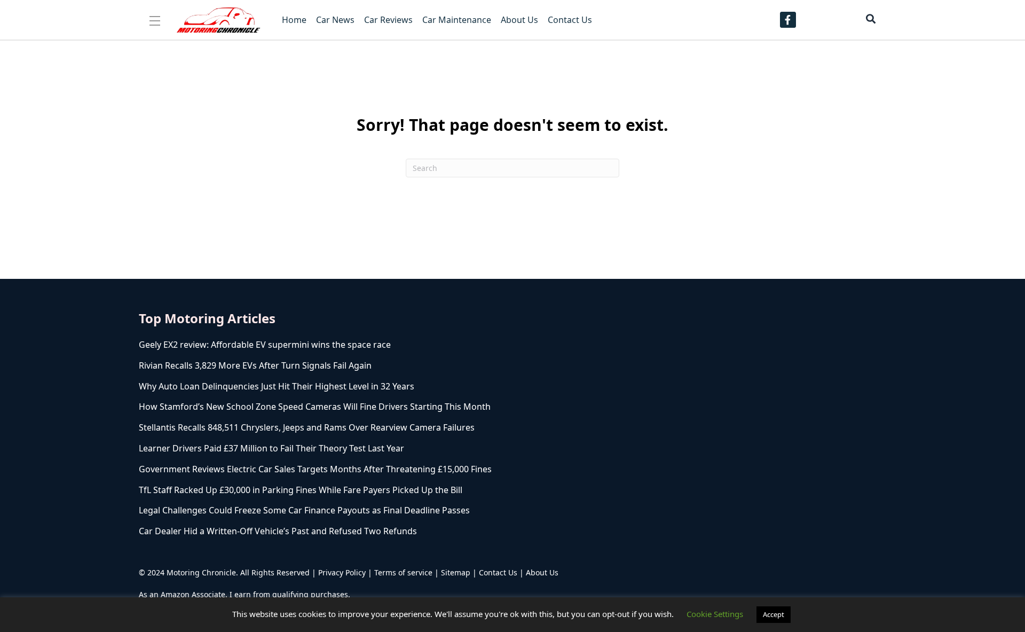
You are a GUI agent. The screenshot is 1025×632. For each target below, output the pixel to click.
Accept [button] (773, 614)
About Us (542, 572)
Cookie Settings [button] (715, 613)
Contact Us (498, 572)
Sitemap (455, 572)
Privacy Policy (342, 572)
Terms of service (403, 572)
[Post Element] (382, 345)
